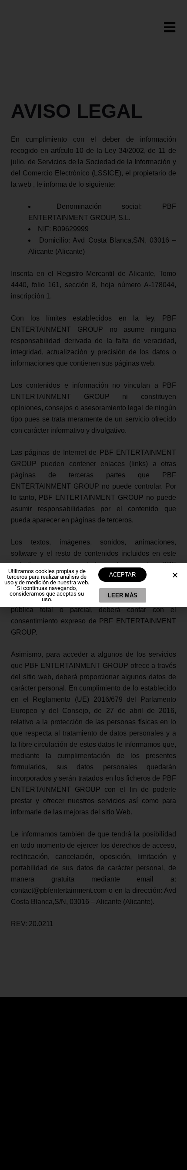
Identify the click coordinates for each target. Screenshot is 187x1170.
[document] (93, 585)
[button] (175, 575)
